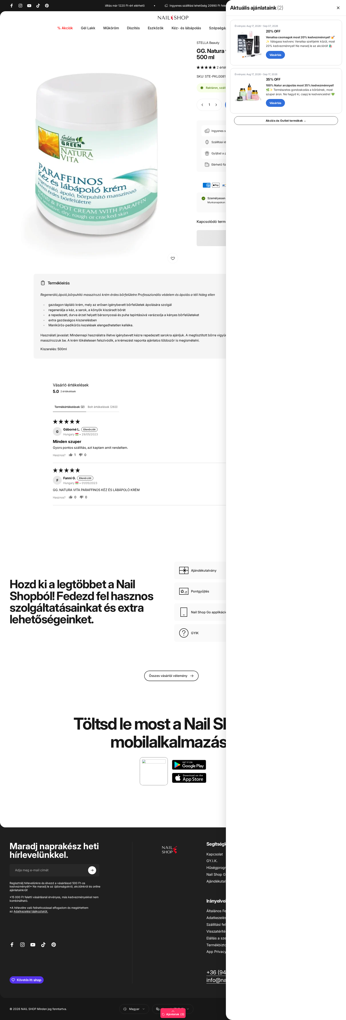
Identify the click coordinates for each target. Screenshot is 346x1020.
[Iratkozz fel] (92, 870)
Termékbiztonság (220, 945)
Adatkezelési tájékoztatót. (31, 911)
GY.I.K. (212, 861)
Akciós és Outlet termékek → (286, 120)
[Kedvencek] (173, 258)
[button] (207, 67)
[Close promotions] (338, 8)
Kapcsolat (214, 854)
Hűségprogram (218, 867)
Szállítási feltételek (221, 924)
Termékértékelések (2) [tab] (69, 406)
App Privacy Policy (221, 951)
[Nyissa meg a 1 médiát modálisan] (95, 153)
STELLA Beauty (208, 43)
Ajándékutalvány (220, 881)
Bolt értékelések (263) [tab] (103, 406)
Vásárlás (275, 55)
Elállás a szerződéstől (223, 938)
